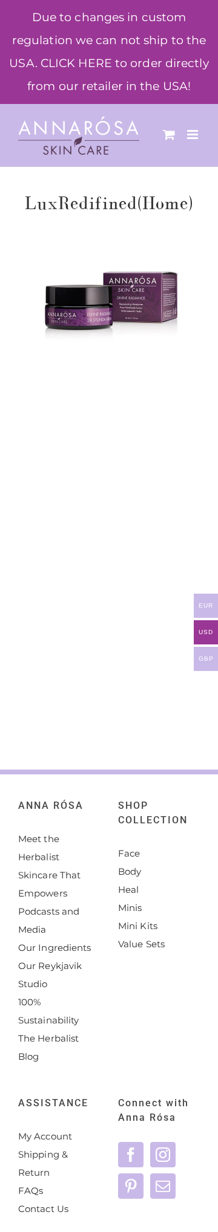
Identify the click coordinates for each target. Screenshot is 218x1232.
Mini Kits (137, 926)
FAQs (30, 1190)
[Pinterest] (131, 1186)
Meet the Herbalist (38, 848)
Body (129, 871)
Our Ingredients (54, 947)
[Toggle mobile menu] (193, 134)
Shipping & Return (43, 1163)
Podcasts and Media (48, 920)
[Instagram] (163, 1154)
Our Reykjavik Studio (50, 975)
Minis (130, 907)
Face (129, 853)
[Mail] (163, 1186)
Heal (128, 889)
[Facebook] (131, 1154)
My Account (45, 1136)
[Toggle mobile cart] (169, 134)
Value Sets (141, 944)
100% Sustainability (48, 1011)
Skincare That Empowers (49, 884)
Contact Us (43, 1208)
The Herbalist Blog (48, 1047)
